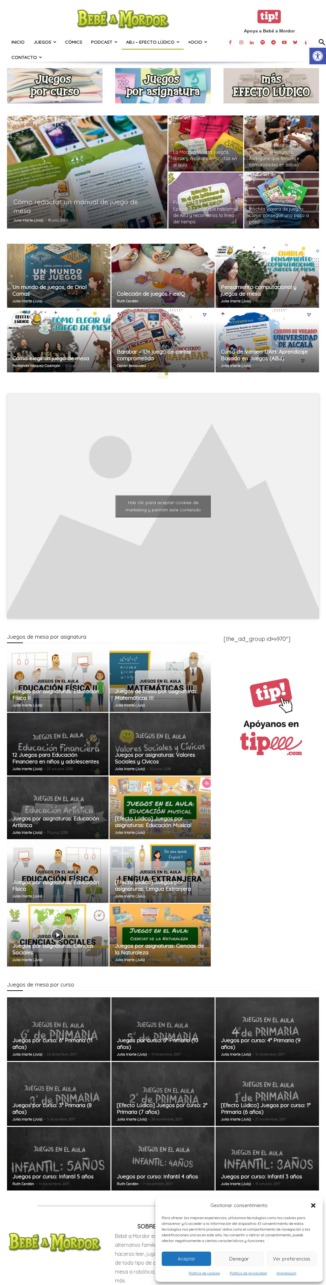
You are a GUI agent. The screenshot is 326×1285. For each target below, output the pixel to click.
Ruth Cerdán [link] (127, 301)
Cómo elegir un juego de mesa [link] (50, 358)
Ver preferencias (291, 1259)
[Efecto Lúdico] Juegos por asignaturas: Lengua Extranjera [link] (153, 885)
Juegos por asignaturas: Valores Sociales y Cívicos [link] (155, 758)
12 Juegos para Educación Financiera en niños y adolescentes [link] (55, 758)
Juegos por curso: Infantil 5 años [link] (53, 1176)
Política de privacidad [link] (248, 1273)
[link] (317, 56)
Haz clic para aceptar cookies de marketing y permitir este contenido (163, 506)
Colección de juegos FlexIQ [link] (151, 293)
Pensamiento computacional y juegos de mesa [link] (258, 290)
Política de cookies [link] (204, 1273)
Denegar (239, 1259)
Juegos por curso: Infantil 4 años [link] (157, 1176)
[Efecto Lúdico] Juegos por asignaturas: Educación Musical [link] (153, 821)
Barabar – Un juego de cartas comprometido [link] (154, 355)
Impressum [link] (286, 1273)
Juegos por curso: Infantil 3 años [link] (261, 1176)
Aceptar (186, 1259)
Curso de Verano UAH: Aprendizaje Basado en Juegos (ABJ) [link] (264, 355)
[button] (313, 1205)
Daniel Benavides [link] (131, 365)
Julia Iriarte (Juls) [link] (28, 220)
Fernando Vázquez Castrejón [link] (36, 365)
